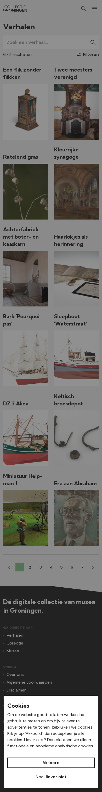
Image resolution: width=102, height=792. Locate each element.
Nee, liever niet (51, 776)
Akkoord (51, 762)
